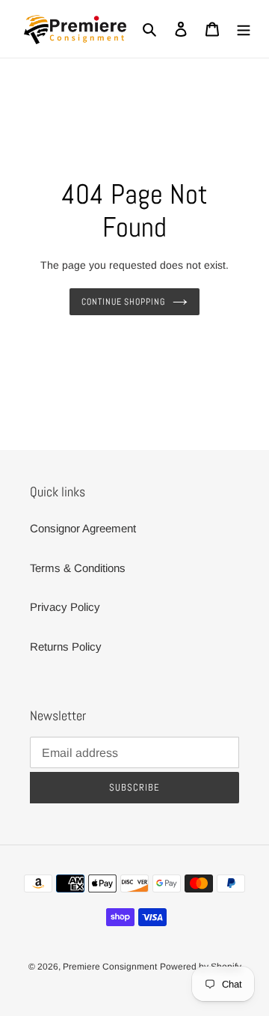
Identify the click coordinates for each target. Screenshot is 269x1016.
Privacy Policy (65, 606)
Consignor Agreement (83, 528)
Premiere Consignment (110, 966)
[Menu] (243, 29)
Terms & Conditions (78, 568)
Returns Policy (66, 646)
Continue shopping (123, 302)
